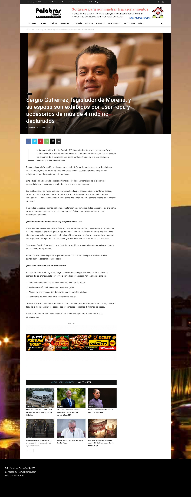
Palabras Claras (34, 127)
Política (53, 23)
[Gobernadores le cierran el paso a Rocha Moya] (71, 428)
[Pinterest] (40, 141)
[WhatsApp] (46, 141)
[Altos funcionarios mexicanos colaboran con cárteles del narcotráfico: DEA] (71, 398)
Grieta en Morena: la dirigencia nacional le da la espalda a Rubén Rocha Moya (100, 442)
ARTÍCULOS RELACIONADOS (62, 382)
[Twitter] (163, 2)
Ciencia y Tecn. (114, 23)
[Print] (58, 141)
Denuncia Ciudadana (52, 2)
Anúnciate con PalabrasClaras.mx (73, 2)
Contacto (90, 2)
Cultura (89, 23)
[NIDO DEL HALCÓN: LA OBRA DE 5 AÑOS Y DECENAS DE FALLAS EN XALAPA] (40, 398)
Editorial (32, 23)
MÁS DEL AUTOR (84, 382)
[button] (162, 23)
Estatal (43, 23)
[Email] (52, 141)
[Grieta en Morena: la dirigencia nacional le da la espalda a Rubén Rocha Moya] (102, 428)
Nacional (65, 23)
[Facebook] (159, 2)
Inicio (28, 29)
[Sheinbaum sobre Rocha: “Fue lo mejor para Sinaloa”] (102, 398)
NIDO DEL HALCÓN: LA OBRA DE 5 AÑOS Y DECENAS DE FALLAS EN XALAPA (39, 412)
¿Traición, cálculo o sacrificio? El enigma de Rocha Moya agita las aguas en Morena (39, 442)
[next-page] (32, 450)
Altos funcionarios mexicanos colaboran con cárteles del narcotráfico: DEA (69, 412)
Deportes (100, 23)
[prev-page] (27, 450)
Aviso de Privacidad (14, 475)
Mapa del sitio (100, 2)
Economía (77, 23)
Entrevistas (129, 23)
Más (140, 23)
